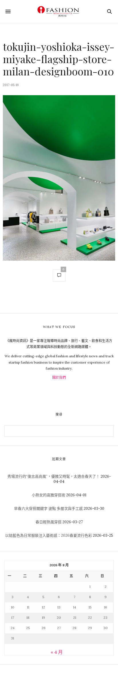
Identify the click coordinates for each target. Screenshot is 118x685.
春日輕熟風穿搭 (49, 522)
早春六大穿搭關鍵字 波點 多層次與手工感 (48, 508)
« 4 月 (57, 652)
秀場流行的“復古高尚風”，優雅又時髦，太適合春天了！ (53, 476)
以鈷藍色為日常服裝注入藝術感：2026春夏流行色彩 (48, 535)
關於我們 (59, 377)
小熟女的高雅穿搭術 (48, 495)
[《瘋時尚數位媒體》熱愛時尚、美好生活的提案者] (59, 11)
